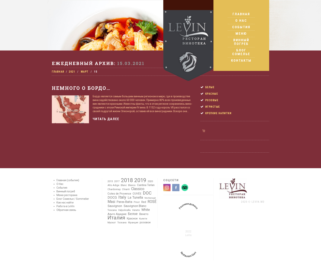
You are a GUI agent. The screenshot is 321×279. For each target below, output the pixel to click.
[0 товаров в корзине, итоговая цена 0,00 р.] (203, 131)
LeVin (188, 235)
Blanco (132, 185)
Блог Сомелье (241, 52)
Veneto (136, 210)
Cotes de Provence (119, 193)
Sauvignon (115, 206)
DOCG (112, 197)
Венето (143, 214)
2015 (110, 181)
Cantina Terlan (146, 185)
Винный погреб (241, 42)
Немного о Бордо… (81, 88)
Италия (116, 218)
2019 (140, 180)
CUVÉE (137, 193)
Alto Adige (113, 185)
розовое (145, 222)
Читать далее (106, 119)
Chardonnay (114, 189)
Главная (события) (67, 180)
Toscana (112, 210)
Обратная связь (66, 209)
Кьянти (143, 218)
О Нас (241, 20)
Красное (132, 218)
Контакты (241, 60)
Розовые (211, 100)
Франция (133, 222)
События (241, 27)
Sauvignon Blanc (135, 206)
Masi (111, 202)
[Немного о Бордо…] (70, 109)
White (145, 210)
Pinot (137, 202)
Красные (211, 93)
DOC (147, 193)
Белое (133, 214)
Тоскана (122, 222)
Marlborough (150, 198)
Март (84, 71)
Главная (241, 14)
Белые (210, 87)
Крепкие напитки (218, 113)
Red (143, 202)
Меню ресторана (66, 195)
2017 (116, 181)
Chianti (126, 189)
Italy (122, 197)
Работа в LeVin (65, 206)
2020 (150, 181)
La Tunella (135, 197)
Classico (137, 189)
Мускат (112, 222)
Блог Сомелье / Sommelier (72, 198)
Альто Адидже (117, 214)
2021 (72, 71)
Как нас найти (65, 202)
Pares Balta (124, 202)
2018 (127, 180)
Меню (241, 33)
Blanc (124, 185)
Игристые (212, 106)
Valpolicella (124, 210)
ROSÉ (152, 202)
